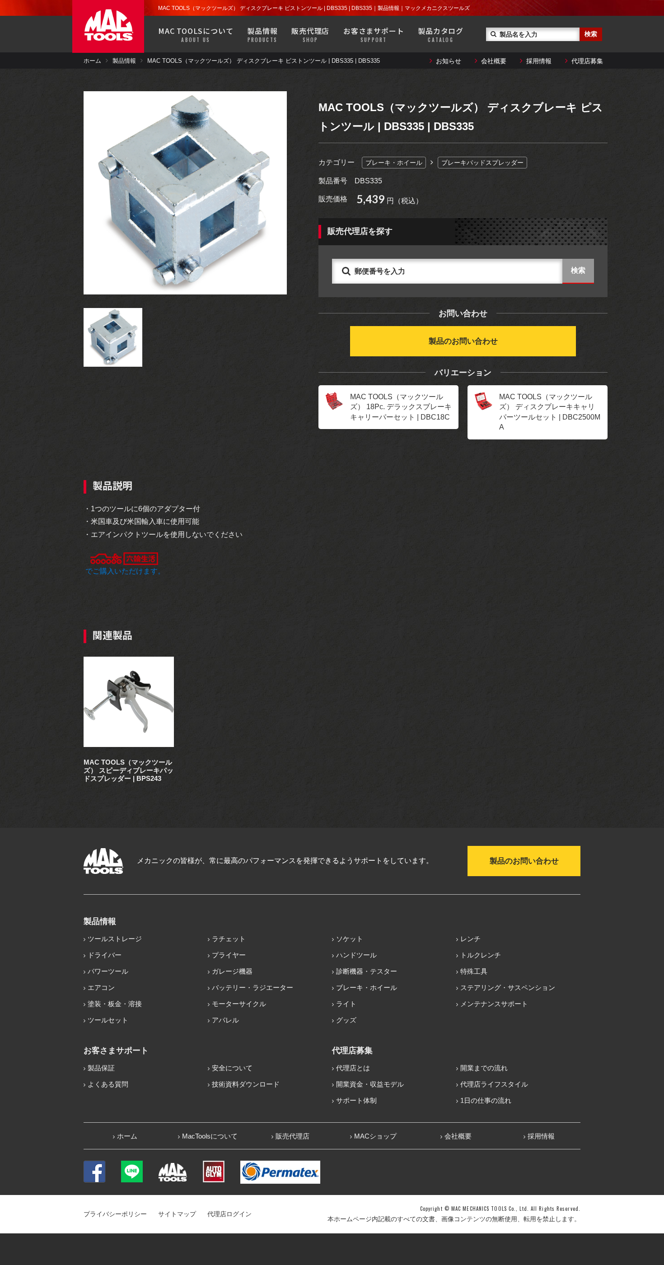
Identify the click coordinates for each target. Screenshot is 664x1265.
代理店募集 (587, 61)
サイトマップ (177, 1214)
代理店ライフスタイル (494, 1084)
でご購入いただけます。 (124, 571)
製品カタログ (440, 34)
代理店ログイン (229, 1214)
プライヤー (229, 955)
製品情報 (262, 34)
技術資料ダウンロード (246, 1084)
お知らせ (448, 61)
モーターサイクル (239, 1004)
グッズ (346, 1020)
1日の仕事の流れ (485, 1100)
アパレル (225, 1020)
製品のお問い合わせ (463, 341)
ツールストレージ (115, 939)
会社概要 (493, 61)
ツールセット (108, 1020)
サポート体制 (356, 1100)
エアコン (101, 987)
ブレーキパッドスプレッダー (482, 162)
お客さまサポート (373, 34)
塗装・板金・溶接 (115, 1004)
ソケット (349, 939)
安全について (232, 1068)
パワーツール (108, 971)
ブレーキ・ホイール (393, 162)
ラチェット (229, 939)
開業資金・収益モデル (370, 1084)
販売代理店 (310, 34)
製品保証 (101, 1068)
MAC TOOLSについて (195, 34)
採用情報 (539, 61)
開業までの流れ (484, 1068)
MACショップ (375, 1136)
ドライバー (105, 955)
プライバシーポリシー (115, 1214)
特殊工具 (473, 971)
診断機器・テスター (366, 971)
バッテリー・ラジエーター (252, 987)
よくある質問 (108, 1084)
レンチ (470, 939)
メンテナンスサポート (494, 1004)
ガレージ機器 (232, 971)
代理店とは (353, 1068)
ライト (346, 1004)
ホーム (92, 60)
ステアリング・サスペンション (507, 987)
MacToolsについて (210, 1136)
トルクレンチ (480, 955)
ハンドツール (356, 955)
